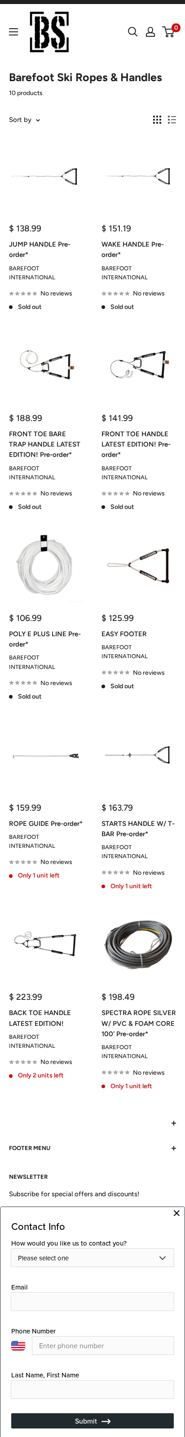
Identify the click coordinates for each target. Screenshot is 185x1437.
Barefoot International (32, 273)
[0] (168, 31)
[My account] (150, 32)
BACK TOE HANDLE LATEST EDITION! (40, 1018)
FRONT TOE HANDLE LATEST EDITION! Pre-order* (136, 444)
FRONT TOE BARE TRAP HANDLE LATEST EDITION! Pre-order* (44, 444)
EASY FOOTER (124, 634)
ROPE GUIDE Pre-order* (46, 824)
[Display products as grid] (157, 120)
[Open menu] (13, 31)
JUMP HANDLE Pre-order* (39, 249)
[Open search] (133, 32)
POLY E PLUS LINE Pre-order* (45, 639)
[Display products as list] (172, 120)
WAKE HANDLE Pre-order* (132, 249)
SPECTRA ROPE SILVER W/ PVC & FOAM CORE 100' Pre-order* (138, 1023)
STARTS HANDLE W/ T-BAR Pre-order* (138, 829)
